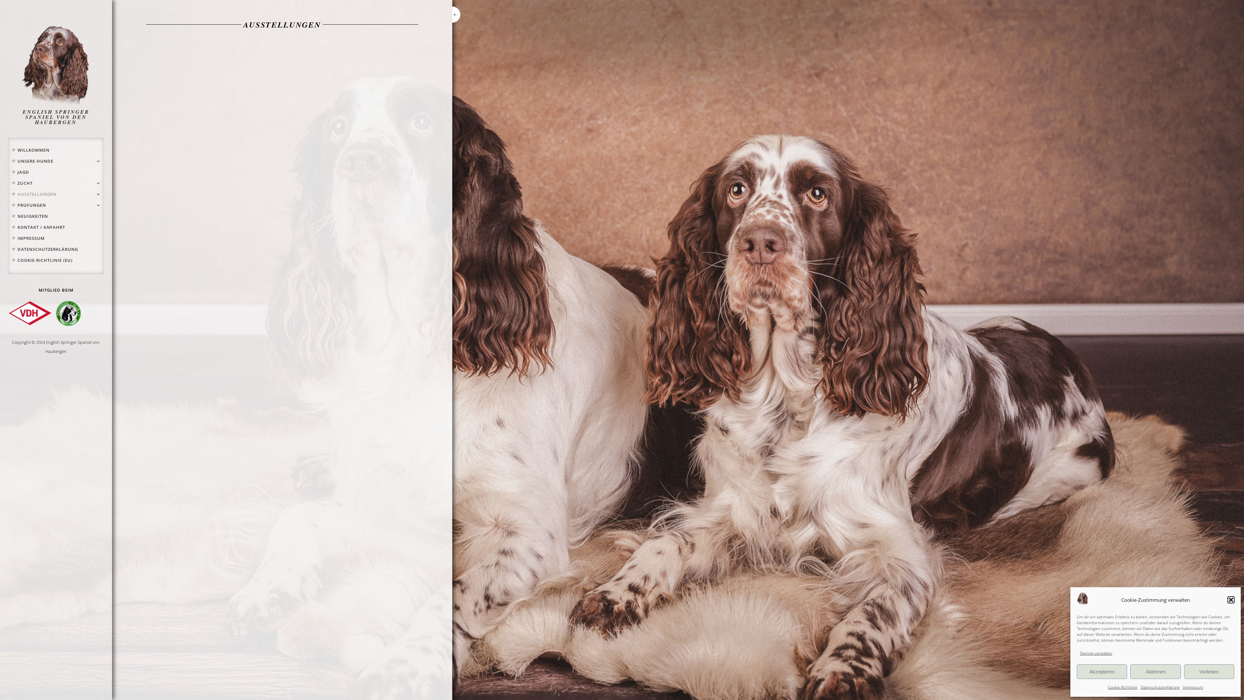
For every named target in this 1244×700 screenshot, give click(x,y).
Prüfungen (31, 205)
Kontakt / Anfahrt (41, 227)
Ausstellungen (36, 194)
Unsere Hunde (35, 161)
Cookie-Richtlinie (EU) (45, 260)
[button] (1231, 600)
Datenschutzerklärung (1160, 687)
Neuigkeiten (32, 216)
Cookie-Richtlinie (1122, 687)
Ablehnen (1156, 671)
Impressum (1193, 687)
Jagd (23, 172)
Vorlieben (1209, 671)
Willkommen (33, 150)
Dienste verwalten (1096, 653)
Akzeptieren (1102, 671)
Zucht (25, 183)
